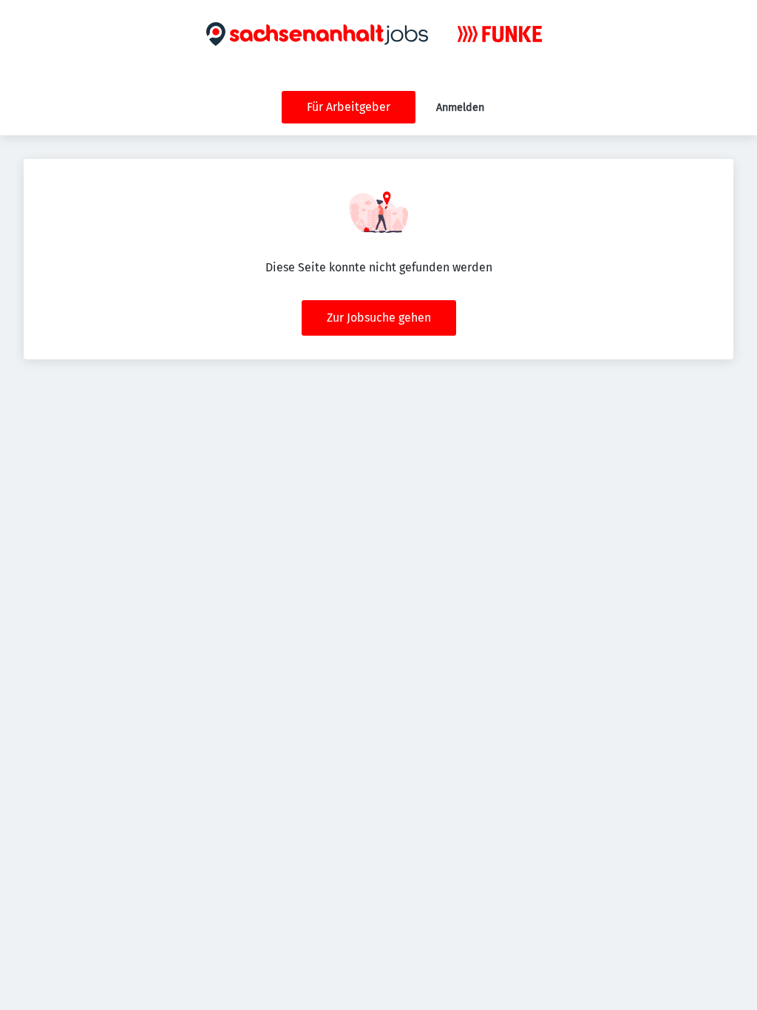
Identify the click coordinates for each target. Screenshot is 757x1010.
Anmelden (460, 107)
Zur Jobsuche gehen (379, 318)
